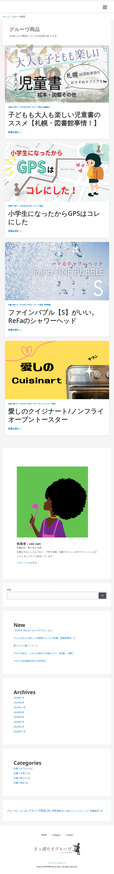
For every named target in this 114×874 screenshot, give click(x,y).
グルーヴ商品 (37, 107)
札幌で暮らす (13, 305)
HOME (44, 835)
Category (56, 835)
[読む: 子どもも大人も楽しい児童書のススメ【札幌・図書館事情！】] (57, 73)
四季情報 (47, 305)
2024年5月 (19, 721)
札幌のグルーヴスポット (77, 811)
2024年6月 (19, 716)
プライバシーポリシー (57, 863)
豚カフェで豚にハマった (26, 645)
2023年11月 (20, 731)
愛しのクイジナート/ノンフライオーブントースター (56, 415)
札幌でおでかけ (21, 768)
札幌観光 (46, 107)
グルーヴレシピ (39, 403)
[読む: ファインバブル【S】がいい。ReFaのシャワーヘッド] (57, 270)
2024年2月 (19, 726)
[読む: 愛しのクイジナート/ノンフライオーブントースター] (57, 369)
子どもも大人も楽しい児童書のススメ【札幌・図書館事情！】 (54, 118)
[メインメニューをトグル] (105, 7)
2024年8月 (19, 712)
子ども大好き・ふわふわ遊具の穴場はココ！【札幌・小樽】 (44, 653)
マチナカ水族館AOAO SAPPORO (30, 660)
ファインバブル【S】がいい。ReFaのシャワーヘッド (53, 316)
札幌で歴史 (19, 782)
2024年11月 (20, 707)
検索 (9, 589)
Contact (69, 835)
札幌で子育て (13, 107)
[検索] (102, 596)
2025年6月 (19, 702)
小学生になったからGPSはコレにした (54, 217)
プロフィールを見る (27, 562)
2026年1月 (19, 697)
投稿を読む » (14, 132)
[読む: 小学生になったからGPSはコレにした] (57, 172)
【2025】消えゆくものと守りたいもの (33, 630)
